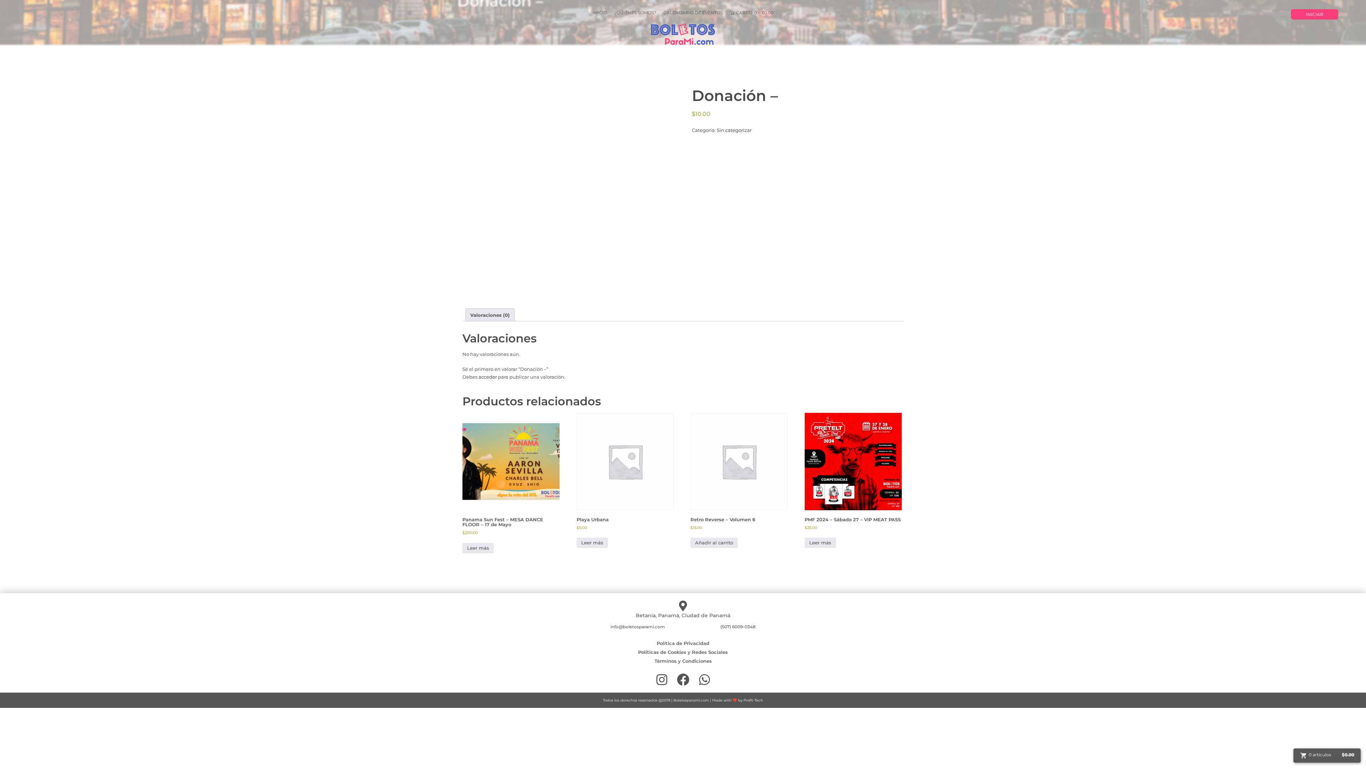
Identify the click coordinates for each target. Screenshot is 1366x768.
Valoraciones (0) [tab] (490, 315)
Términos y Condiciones (683, 661)
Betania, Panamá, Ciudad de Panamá (683, 615)
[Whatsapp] (704, 679)
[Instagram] (662, 679)
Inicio (600, 12)
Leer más (478, 548)
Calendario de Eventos (693, 12)
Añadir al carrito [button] (714, 542)
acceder (487, 377)
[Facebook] (683, 679)
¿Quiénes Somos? (635, 12)
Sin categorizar (734, 130)
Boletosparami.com (691, 700)
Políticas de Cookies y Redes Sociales (683, 652)
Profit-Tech (753, 700)
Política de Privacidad (683, 643)
